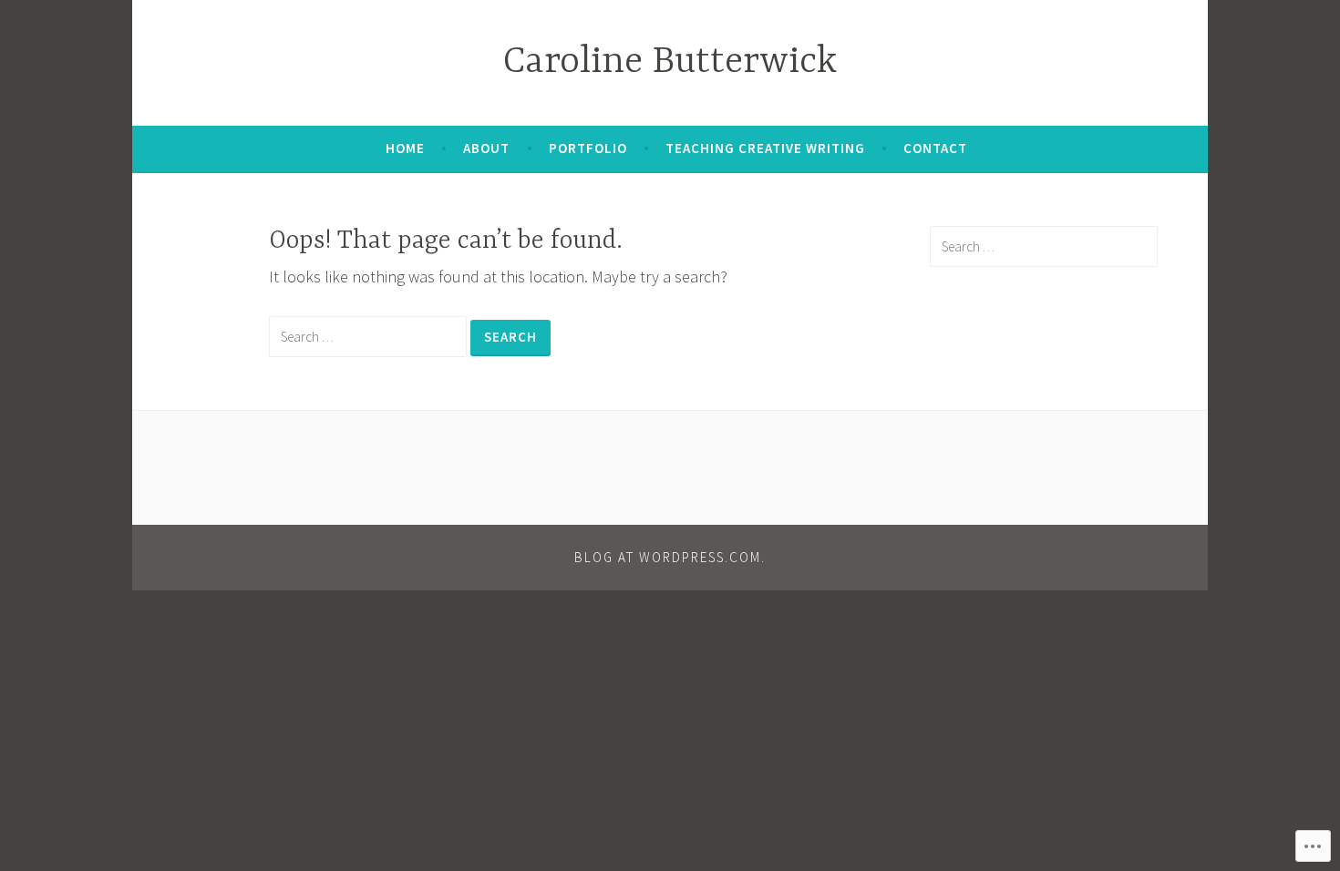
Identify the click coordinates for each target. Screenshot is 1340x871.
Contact (935, 148)
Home (405, 148)
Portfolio (588, 148)
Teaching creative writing (765, 148)
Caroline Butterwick (670, 62)
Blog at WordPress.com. (670, 557)
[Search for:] (369, 335)
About (486, 148)
